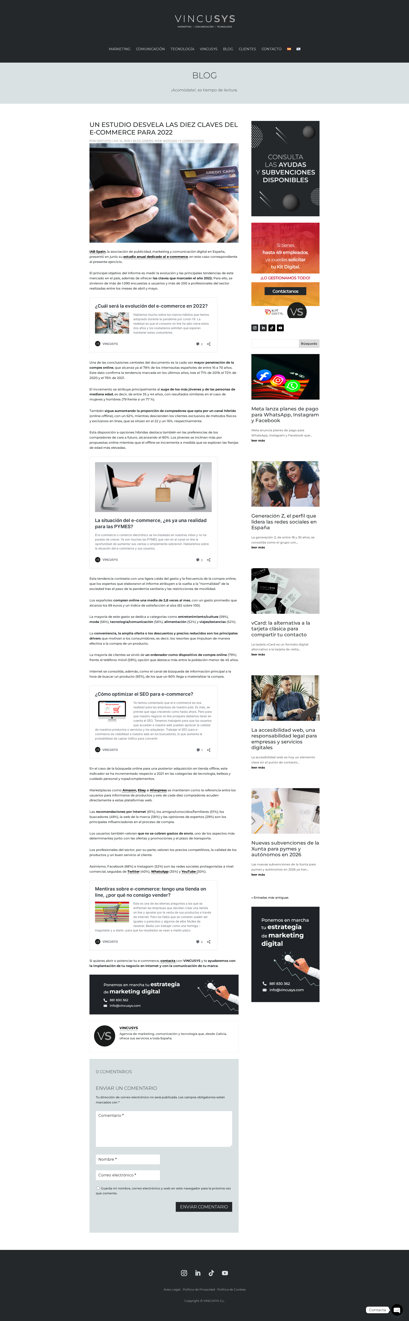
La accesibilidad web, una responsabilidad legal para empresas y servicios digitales (284, 739)
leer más (258, 440)
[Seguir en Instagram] (254, 327)
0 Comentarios (192, 140)
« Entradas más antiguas (269, 897)
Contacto (272, 49)
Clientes (247, 49)
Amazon (129, 790)
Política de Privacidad (199, 1289)
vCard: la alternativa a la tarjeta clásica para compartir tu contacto (280, 629)
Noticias (170, 140)
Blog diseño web (147, 140)
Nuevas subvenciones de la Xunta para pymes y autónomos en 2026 (285, 849)
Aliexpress (158, 790)
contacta (168, 961)
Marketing (120, 49)
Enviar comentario (204, 1206)
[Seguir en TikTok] (271, 327)
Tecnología (182, 49)
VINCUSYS (208, 49)
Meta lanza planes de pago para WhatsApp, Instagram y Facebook (285, 414)
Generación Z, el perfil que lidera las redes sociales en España (284, 522)
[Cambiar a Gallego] (298, 53)
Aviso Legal (172, 1289)
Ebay (142, 790)
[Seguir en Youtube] (280, 327)
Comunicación (150, 49)
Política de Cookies (231, 1289)
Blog (228, 49)
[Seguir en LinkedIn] (263, 327)
